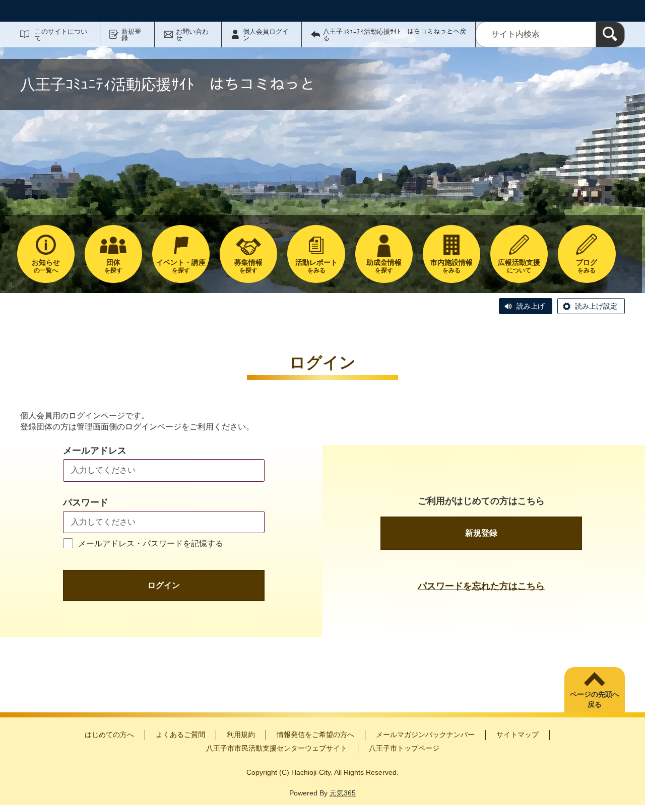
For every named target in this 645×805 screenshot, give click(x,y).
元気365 (343, 793)
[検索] (610, 34)
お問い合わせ (192, 35)
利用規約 (241, 734)
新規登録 (131, 35)
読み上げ (531, 306)
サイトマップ (517, 734)
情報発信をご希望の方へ (315, 734)
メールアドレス (94, 451)
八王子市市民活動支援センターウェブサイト (276, 748)
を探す (113, 266)
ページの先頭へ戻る (594, 699)
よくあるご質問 (180, 734)
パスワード (85, 502)
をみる (316, 266)
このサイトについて (61, 35)
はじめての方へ (109, 734)
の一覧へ (46, 266)
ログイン (164, 585)
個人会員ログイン (266, 35)
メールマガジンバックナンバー (425, 734)
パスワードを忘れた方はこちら (481, 586)
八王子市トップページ (404, 748)
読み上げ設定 (596, 306)
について (519, 266)
